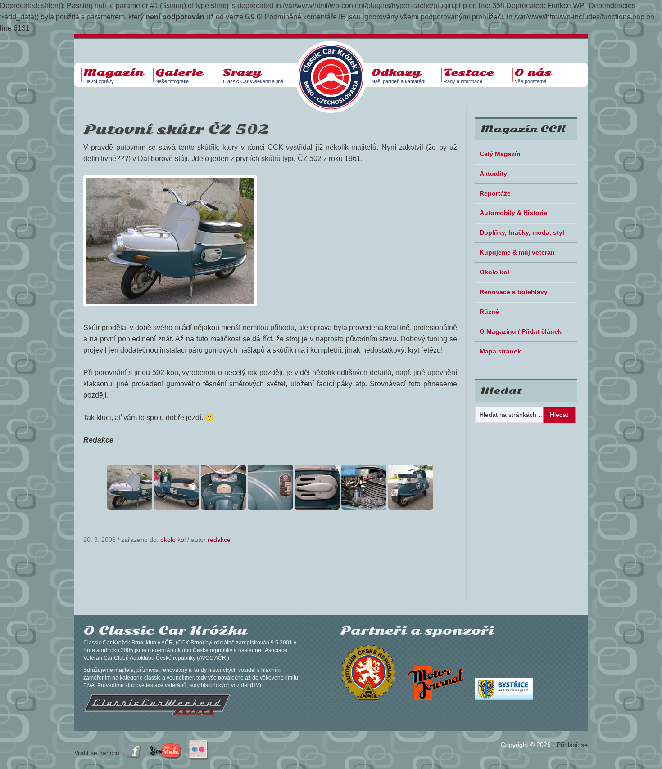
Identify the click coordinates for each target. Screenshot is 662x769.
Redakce (219, 539)
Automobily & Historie (513, 212)
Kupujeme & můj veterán (517, 252)
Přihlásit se (572, 744)
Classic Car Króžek (335, 70)
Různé (489, 311)
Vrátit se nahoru (96, 752)
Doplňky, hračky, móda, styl (522, 232)
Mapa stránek (500, 351)
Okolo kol (173, 539)
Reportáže (495, 193)
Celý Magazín (500, 153)
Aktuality (493, 173)
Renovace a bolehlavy (514, 291)
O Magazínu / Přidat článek (521, 331)
